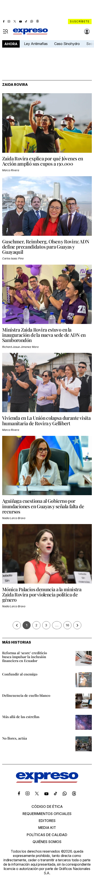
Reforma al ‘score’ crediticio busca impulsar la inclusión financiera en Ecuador (24, 657)
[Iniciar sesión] (87, 31)
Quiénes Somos (47, 842)
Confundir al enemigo (19, 674)
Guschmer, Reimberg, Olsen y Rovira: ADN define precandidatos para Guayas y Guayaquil (45, 246)
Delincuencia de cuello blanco (26, 695)
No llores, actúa (14, 738)
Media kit (47, 828)
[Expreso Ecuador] (47, 781)
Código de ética (47, 806)
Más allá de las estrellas (20, 716)
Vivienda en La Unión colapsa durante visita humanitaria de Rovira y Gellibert (46, 420)
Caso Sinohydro (67, 43)
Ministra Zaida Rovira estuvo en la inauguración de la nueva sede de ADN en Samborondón (44, 334)
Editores (47, 821)
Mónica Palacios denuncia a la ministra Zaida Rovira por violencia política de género (41, 594)
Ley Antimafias (36, 43)
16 (67, 625)
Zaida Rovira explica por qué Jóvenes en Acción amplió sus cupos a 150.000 (42, 161)
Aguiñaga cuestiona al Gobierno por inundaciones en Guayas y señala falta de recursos (43, 506)
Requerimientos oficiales (47, 814)
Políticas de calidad (47, 835)
